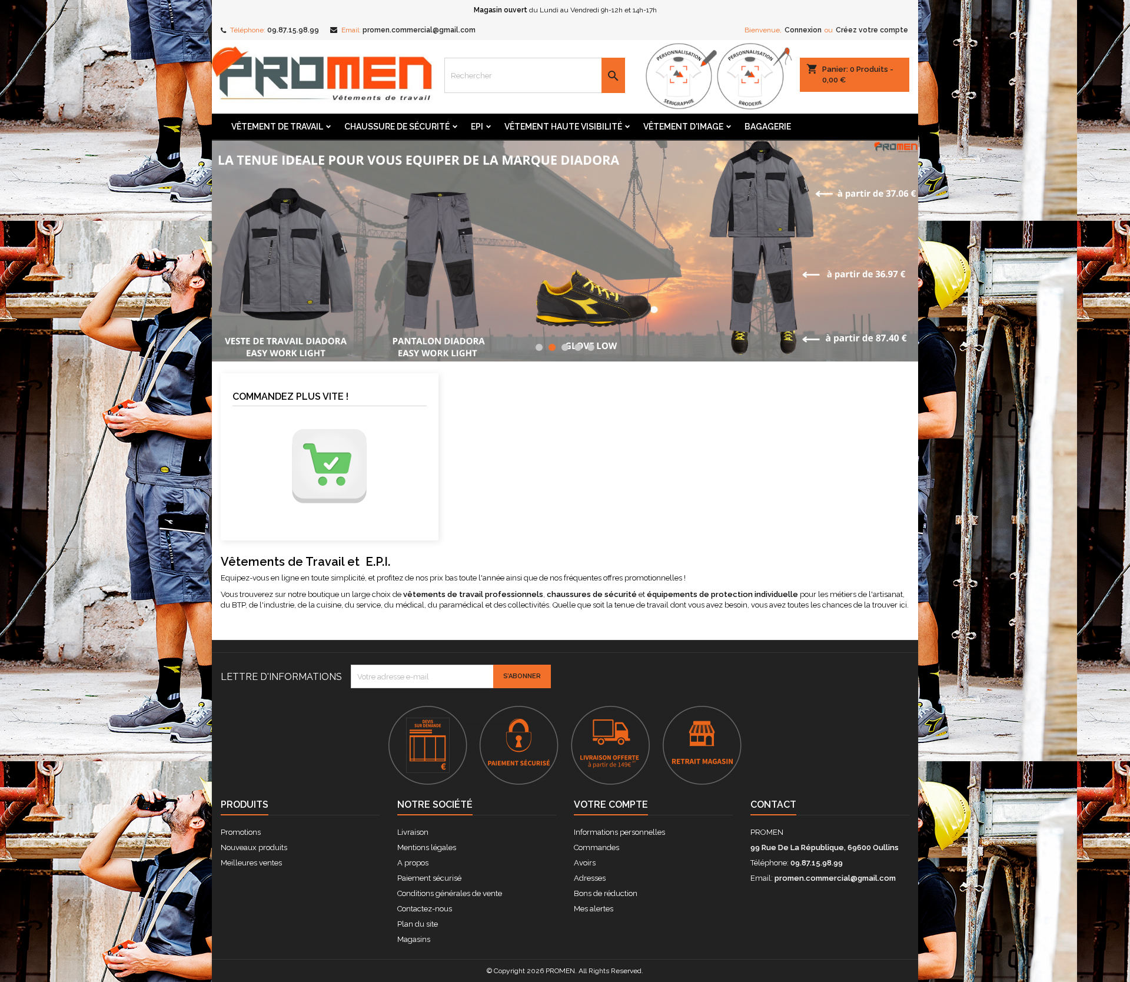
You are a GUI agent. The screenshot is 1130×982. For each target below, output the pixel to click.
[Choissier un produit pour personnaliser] (715, 75)
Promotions (241, 832)
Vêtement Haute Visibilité (563, 126)
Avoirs (585, 862)
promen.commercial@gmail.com (419, 30)
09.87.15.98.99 (293, 30)
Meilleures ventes (251, 862)
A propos (412, 862)
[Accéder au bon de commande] (329, 466)
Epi (477, 126)
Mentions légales (426, 847)
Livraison (412, 832)
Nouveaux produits (254, 847)
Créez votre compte (872, 30)
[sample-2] (565, 251)
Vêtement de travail (277, 126)
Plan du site (417, 924)
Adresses (590, 878)
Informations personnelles (619, 832)
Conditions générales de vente (449, 893)
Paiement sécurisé (429, 878)
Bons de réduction (605, 893)
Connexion (803, 30)
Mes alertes (593, 908)
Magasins (413, 939)
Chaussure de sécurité (397, 126)
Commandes (596, 847)
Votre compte (611, 804)
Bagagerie (768, 126)
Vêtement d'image (683, 126)
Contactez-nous (424, 908)
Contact (773, 804)
